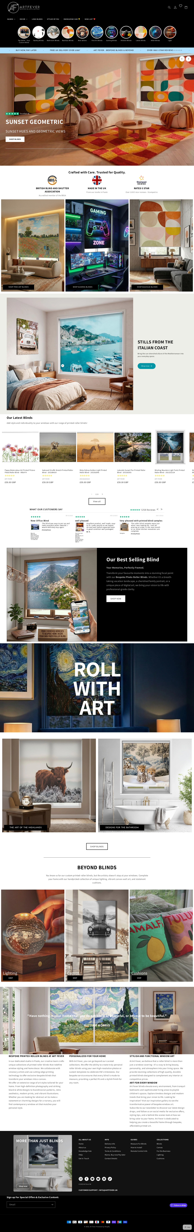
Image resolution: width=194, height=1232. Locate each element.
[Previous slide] (182, 59)
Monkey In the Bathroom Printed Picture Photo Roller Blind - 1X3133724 (125, 536)
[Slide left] (91, 494)
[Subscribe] (52, 1204)
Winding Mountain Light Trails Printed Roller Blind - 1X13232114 (170, 471)
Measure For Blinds (138, 1144)
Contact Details (111, 1158)
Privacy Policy (110, 1147)
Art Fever (93, 1227)
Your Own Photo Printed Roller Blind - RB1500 (80, 532)
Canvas (160, 1147)
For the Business (163, 1151)
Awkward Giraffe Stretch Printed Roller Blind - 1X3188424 (57, 471)
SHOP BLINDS (97, 846)
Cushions (160, 1158)
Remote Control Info (139, 1151)
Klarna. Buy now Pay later (115, 1155)
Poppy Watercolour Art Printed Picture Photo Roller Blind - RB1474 (20, 471)
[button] (169, 7)
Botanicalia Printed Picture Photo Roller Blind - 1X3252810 (35, 536)
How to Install (136, 1147)
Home (81, 1144)
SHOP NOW (115, 598)
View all (97, 501)
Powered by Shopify (103, 1227)
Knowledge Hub (85, 1151)
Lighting (160, 1155)
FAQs (81, 1155)
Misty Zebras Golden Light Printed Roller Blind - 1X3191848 (93, 471)
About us (82, 1147)
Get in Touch (84, 1158)
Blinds (159, 1144)
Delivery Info (110, 1144)
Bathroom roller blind (42, 520)
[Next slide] (188, 59)
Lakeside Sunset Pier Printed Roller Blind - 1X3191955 (131, 471)
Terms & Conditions (113, 1151)
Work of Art (126, 520)
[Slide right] (102, 494)
